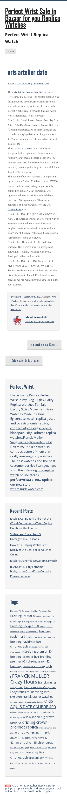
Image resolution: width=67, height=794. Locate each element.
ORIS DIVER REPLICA (38, 748)
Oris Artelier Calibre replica (26, 361)
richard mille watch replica (36, 791)
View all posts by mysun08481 (39, 321)
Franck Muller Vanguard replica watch (27, 439)
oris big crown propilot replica (29, 724)
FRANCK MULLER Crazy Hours (29, 679)
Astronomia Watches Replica (29, 785)
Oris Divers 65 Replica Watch (31, 444)
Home (11, 83)
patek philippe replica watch (30, 787)
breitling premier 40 (38, 651)
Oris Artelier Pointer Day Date (28, 92)
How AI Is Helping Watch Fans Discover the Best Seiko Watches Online (30, 549)
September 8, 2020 (32, 296)
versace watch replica (30, 418)
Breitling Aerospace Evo (41, 611)
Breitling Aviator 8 (22, 616)
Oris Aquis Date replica (19, 712)
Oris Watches (23, 83)
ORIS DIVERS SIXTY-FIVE (38, 758)
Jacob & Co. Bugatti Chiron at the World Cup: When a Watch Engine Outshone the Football (31, 523)
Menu (10, 51)
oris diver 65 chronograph (37, 742)
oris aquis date (16, 702)
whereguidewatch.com (26, 489)
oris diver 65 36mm (31, 733)
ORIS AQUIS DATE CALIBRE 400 (33, 703)
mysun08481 (16, 296)
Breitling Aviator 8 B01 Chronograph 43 (38, 621)
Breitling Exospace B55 (29, 632)
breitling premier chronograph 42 (24, 671)
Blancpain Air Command (20, 611)
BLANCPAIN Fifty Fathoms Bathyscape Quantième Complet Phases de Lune (30, 571)
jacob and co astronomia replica (32, 420)
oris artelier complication (40, 712)
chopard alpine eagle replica (31, 428)
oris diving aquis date (39, 763)
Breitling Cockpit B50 (24, 626)
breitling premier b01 (24, 657)
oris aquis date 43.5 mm (33, 702)
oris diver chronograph (19, 748)
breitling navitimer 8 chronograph (41, 637)
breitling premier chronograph (31, 666)
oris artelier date (41, 83)
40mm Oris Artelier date (24, 148)
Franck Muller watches (38, 697)
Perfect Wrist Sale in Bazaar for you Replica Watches (32, 17)
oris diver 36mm (45, 728)
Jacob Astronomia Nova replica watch (33, 560)
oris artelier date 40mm (29, 305)
